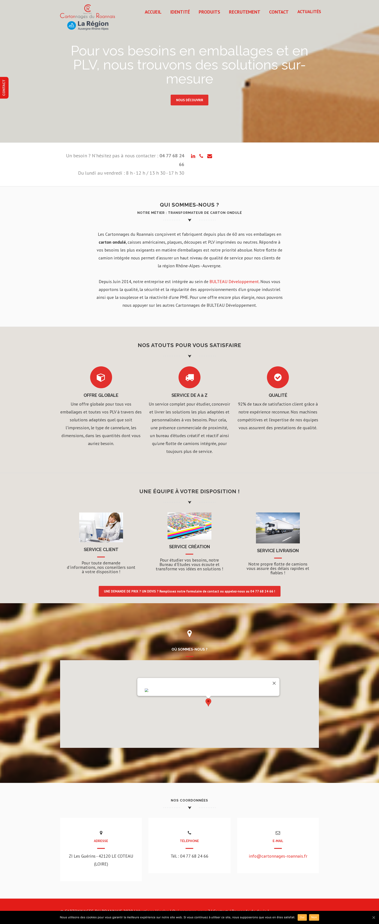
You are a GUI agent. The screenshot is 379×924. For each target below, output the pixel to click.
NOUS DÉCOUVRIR (189, 100)
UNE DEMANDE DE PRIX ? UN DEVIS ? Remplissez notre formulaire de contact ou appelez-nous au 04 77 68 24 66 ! (189, 591)
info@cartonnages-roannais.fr (278, 856)
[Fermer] (274, 683)
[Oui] (373, 917)
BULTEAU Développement (234, 281)
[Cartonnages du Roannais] (87, 32)
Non (314, 917)
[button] (208, 702)
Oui (302, 917)
